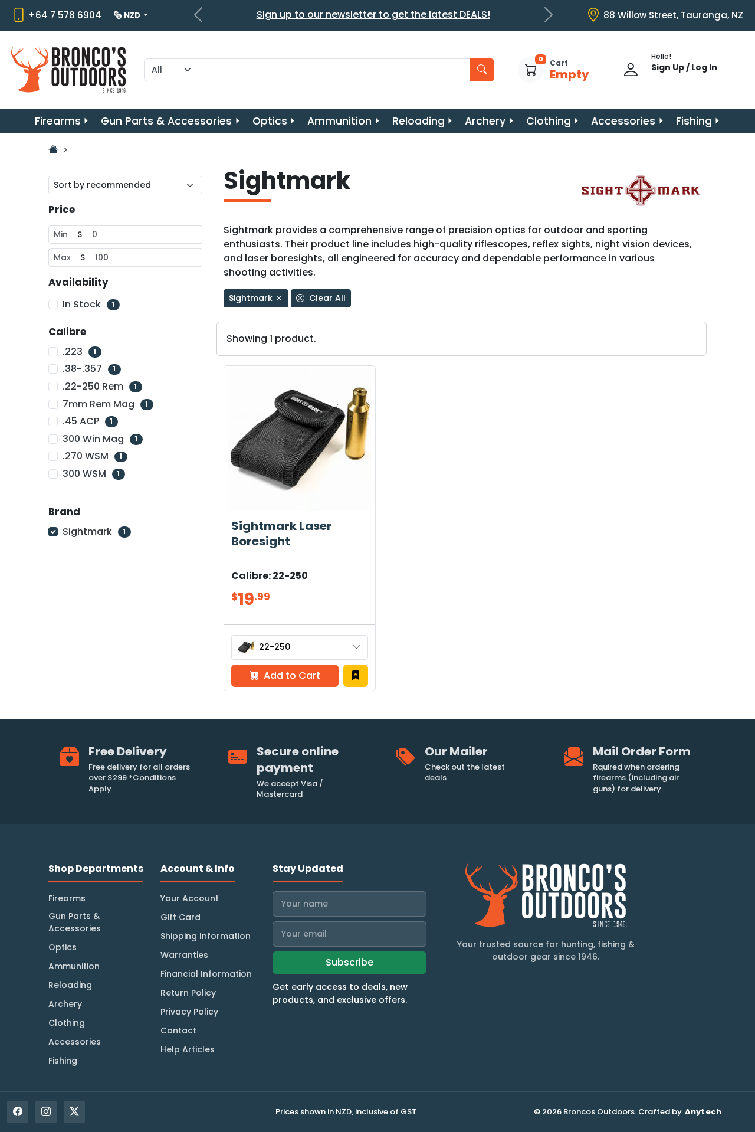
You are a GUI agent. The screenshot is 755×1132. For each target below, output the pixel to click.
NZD (133, 15)
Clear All (326, 298)
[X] (74, 1112)
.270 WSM (92, 456)
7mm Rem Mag (105, 404)
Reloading (418, 121)
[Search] (482, 69)
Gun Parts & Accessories (166, 121)
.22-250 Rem (100, 386)
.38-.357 (89, 368)
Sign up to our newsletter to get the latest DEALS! (373, 14)
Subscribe (349, 962)
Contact (178, 1030)
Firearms (58, 121)
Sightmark (94, 531)
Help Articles (187, 1049)
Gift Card (180, 917)
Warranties (184, 955)
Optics (269, 121)
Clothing (548, 121)
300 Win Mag (100, 439)
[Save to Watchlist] (355, 676)
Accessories (623, 121)
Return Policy (188, 993)
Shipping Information (205, 936)
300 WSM (91, 473)
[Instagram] (46, 1112)
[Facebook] (17, 1112)
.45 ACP (88, 421)
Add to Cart (290, 675)
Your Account (189, 898)
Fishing (694, 121)
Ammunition (339, 121)
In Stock (88, 304)
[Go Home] (53, 149)
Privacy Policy (189, 1012)
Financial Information (206, 974)
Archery (485, 121)
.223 (79, 351)
